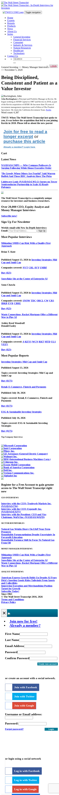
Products (11, 26)
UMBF (43, 267)
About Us (12, 31)
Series (10, 34)
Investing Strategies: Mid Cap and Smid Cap (24, 361)
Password (11, 652)
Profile (48, 110)
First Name (12, 633)
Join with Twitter (24, 696)
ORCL (40, 300)
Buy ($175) (6, 380)
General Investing (21, 37)
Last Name (12, 640)
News (10, 28)
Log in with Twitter (25, 780)
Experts (11, 20)
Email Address (14, 646)
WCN (35, 341)
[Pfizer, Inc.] (8, 451)
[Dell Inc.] (6, 470)
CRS (51, 300)
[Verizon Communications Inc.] (17, 473)
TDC (33, 300)
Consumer (18, 42)
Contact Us (12, 56)
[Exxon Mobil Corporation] (15, 464)
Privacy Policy (8, 602)
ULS (53, 341)
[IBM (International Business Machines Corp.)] (26, 459)
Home (10, 17)
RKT (41, 341)
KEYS (28, 341)
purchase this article (24, 141)
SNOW (26, 300)
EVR (10, 303)
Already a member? (25, 625)
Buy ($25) (6, 272)
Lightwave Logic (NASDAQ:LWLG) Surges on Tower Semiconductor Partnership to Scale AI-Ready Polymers (29, 184)
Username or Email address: (23, 714)
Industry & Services (22, 45)
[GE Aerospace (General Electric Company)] (24, 453)
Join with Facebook (25, 687)
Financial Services (22, 39)
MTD (47, 341)
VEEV (4, 344)
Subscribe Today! (10, 591)
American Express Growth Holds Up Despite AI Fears (29, 577)
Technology (19, 53)
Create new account (47, 664)
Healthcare (18, 50)
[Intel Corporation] (11, 448)
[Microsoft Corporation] (14, 445)
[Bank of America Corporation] (17, 467)
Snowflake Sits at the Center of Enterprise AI (24, 278)
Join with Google (24, 705)
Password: (11, 723)
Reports (11, 23)
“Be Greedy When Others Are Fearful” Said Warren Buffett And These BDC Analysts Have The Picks (28, 174)
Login (53, 66)
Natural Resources (22, 48)
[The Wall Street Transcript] (15, 2)
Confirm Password (17, 658)
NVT (25, 267)
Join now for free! (23, 621)
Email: (4, 230)
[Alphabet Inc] (9, 475)
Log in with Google (25, 789)
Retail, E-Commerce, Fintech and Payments (23, 387)
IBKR (4, 303)
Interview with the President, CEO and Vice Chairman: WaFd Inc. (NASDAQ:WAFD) (23, 515)
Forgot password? (14, 729)
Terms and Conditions (12, 599)
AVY (36, 267)
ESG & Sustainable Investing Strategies (21, 412)
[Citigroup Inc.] (9, 462)
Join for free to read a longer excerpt (25, 134)
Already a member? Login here (19, 147)
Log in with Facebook (27, 770)
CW (46, 300)
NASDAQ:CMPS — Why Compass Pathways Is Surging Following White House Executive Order (26, 166)
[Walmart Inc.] (9, 456)
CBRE (17, 303)
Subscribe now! (9, 216)
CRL (31, 267)
